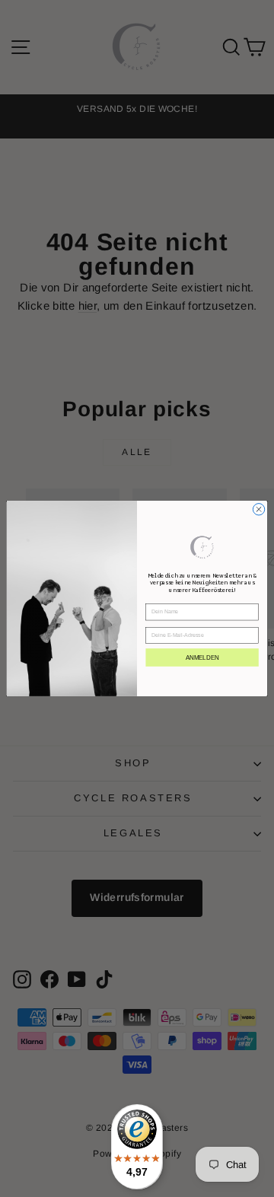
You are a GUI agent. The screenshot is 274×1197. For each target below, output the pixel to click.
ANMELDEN (202, 657)
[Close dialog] (258, 509)
